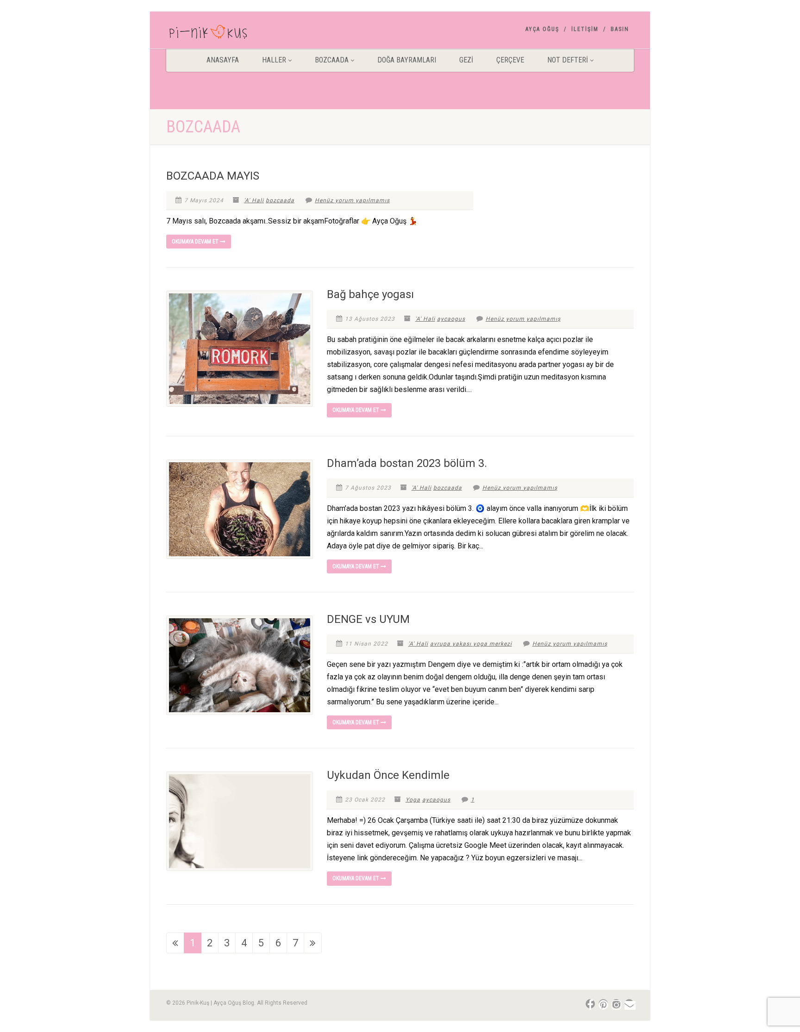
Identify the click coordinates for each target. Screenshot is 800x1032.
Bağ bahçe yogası (370, 294)
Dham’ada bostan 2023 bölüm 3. (407, 463)
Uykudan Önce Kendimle (388, 775)
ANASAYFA (222, 60)
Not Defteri (567, 60)
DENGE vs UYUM (368, 619)
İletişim (585, 29)
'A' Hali (254, 200)
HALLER (274, 60)
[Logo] (239, 34)
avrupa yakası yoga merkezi (471, 643)
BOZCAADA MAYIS (212, 175)
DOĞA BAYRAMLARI (406, 60)
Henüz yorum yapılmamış (352, 200)
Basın (620, 29)
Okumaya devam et (196, 241)
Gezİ (466, 60)
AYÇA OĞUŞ (542, 29)
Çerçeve (510, 60)
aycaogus (451, 319)
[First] (175, 943)
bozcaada (280, 200)
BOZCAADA (332, 60)
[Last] (313, 943)
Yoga (413, 799)
